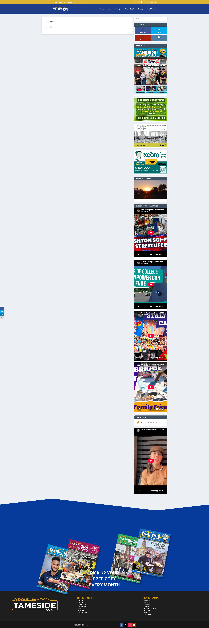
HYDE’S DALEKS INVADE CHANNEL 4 (72, 2)
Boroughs (118, 9)
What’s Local (129, 9)
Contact (140, 9)
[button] (166, 189)
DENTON (80, 602)
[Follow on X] (125, 625)
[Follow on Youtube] (134, 625)
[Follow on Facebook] (121, 625)
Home (102, 9)
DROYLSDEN (82, 606)
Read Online (151, 9)
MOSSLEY (81, 610)
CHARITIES (147, 602)
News (109, 9)
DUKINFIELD (82, 604)
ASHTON (80, 601)
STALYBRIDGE (82, 612)
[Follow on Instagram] (130, 625)
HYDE (79, 608)
